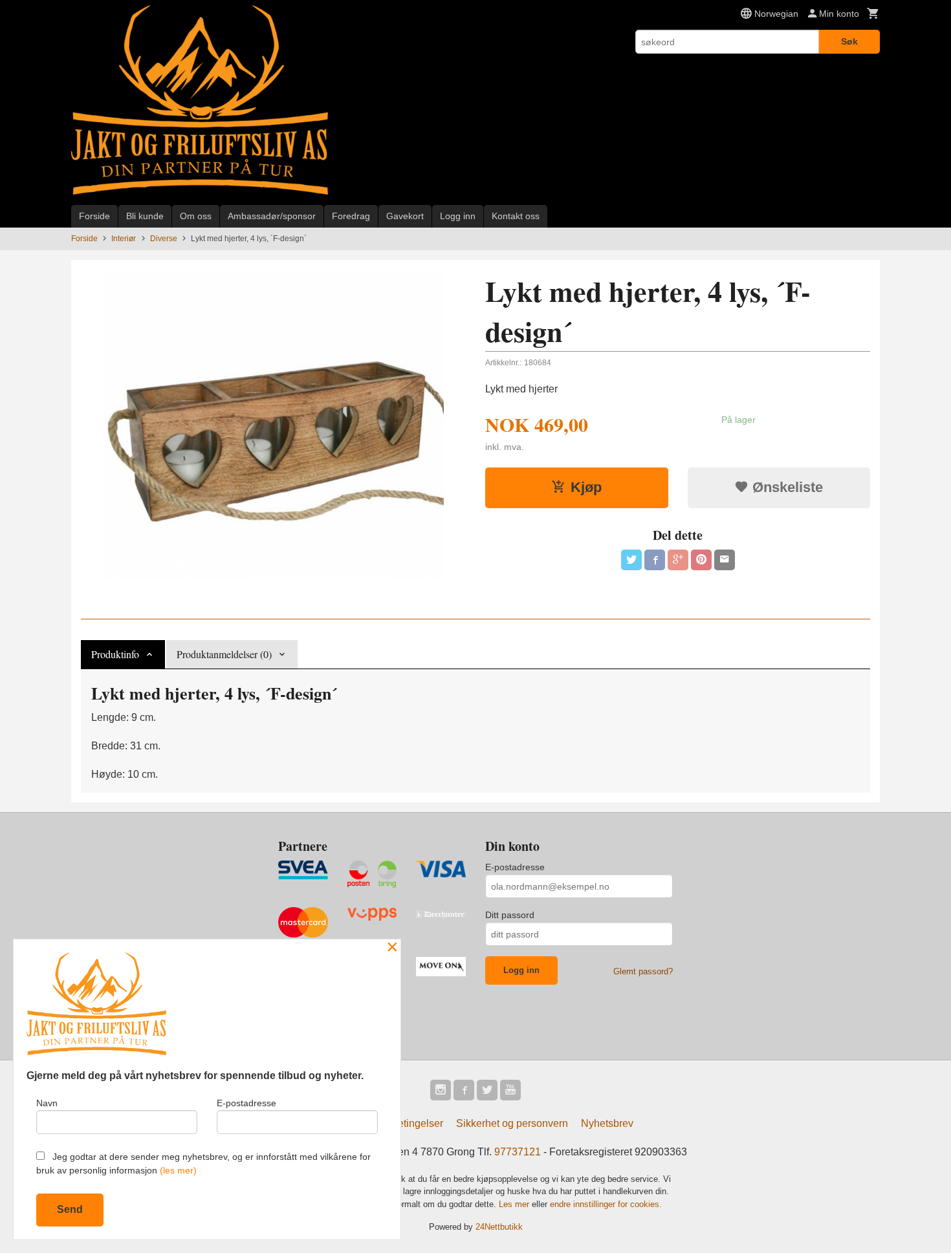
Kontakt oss (516, 216)
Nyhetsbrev (607, 1123)
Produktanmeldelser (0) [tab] (224, 654)
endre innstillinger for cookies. (606, 1204)
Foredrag (351, 216)
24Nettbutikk (499, 1227)
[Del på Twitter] (631, 560)
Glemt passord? (643, 971)
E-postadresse (515, 867)
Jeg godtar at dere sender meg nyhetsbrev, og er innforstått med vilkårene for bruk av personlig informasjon (203, 1163)
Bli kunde (145, 216)
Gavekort (405, 216)
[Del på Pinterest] (701, 560)
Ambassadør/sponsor (272, 216)
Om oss (196, 216)
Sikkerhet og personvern (512, 1123)
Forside (94, 216)
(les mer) (178, 1170)
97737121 (517, 1151)
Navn (47, 1103)
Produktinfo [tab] (115, 654)
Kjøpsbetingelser (404, 1123)
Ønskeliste (786, 487)
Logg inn (458, 216)
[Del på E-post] (724, 560)
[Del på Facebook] (654, 560)
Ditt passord (509, 915)
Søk (849, 41)
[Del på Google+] (678, 560)
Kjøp (586, 487)
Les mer (515, 1204)
